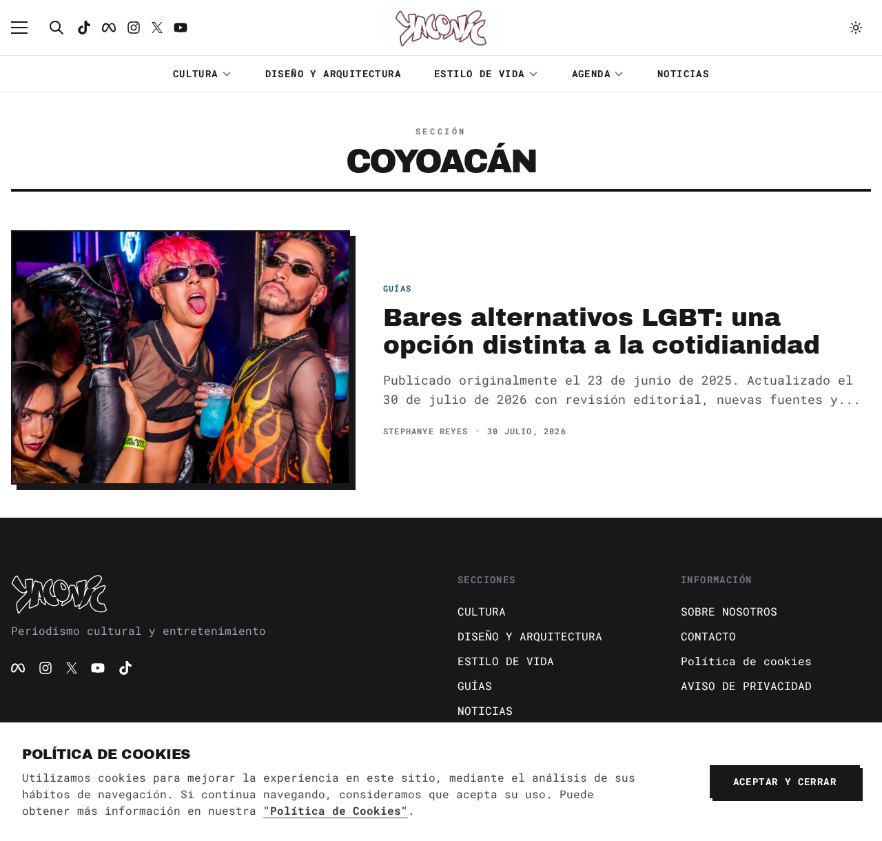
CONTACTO (708, 636)
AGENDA (591, 73)
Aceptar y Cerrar (785, 781)
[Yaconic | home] (217, 593)
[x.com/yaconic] (157, 27)
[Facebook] (109, 27)
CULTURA (195, 73)
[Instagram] (134, 27)
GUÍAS (475, 685)
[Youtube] (180, 27)
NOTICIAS (683, 73)
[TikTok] (84, 27)
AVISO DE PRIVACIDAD (746, 685)
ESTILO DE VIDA (479, 73)
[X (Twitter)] (71, 667)
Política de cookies (746, 660)
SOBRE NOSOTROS (729, 611)
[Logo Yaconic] (441, 27)
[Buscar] (56, 27)
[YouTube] (98, 668)
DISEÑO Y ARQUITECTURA (333, 73)
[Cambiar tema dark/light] (856, 27)
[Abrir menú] (26, 27)
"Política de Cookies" (335, 810)
